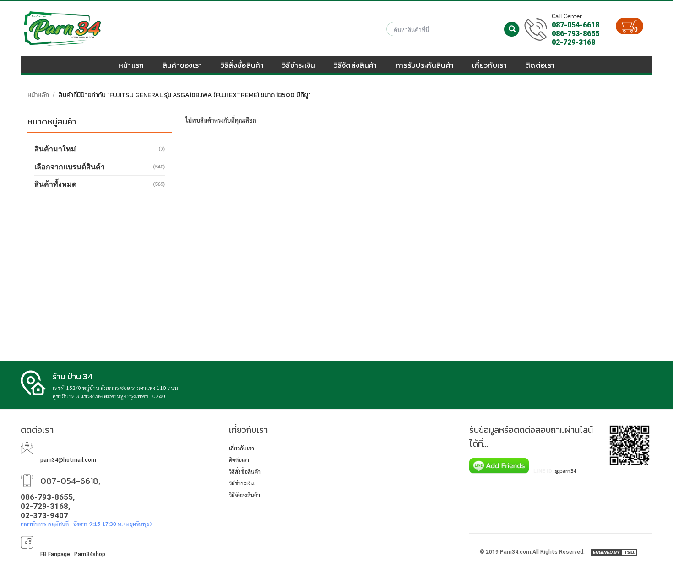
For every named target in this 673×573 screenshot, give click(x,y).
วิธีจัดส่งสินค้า (355, 64)
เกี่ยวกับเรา (489, 64)
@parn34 (566, 470)
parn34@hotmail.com (68, 460)
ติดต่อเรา (539, 64)
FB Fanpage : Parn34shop (72, 554)
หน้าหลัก (38, 95)
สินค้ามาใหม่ (55, 149)
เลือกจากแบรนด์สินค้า (69, 166)
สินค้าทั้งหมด (55, 184)
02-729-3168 (573, 42)
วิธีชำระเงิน (298, 64)
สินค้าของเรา (182, 64)
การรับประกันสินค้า (425, 64)
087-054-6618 (575, 25)
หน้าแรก (131, 64)
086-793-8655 (575, 33)
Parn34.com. (516, 552)
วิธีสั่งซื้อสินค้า (242, 64)
